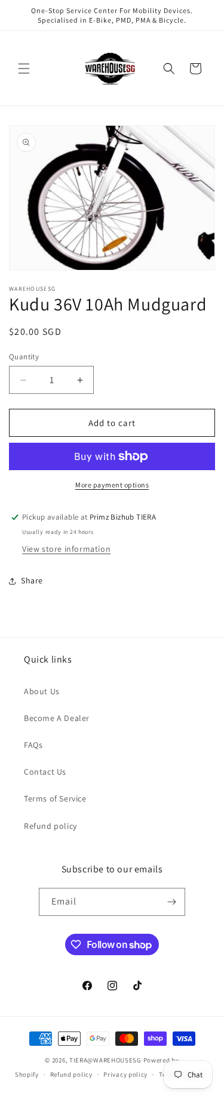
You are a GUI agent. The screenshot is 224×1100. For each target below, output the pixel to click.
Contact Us (45, 771)
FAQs (33, 744)
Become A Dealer (57, 718)
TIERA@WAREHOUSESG (105, 1060)
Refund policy (50, 826)
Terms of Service (55, 798)
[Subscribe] (171, 902)
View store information (66, 548)
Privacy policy (125, 1074)
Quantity (24, 357)
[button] (24, 68)
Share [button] (32, 580)
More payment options (112, 484)
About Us (42, 691)
